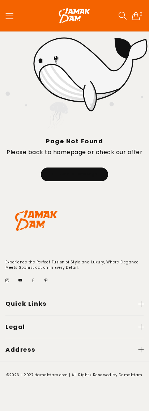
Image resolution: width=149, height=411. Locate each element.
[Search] (123, 16)
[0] (136, 16)
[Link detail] (7, 281)
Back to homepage (78, 174)
